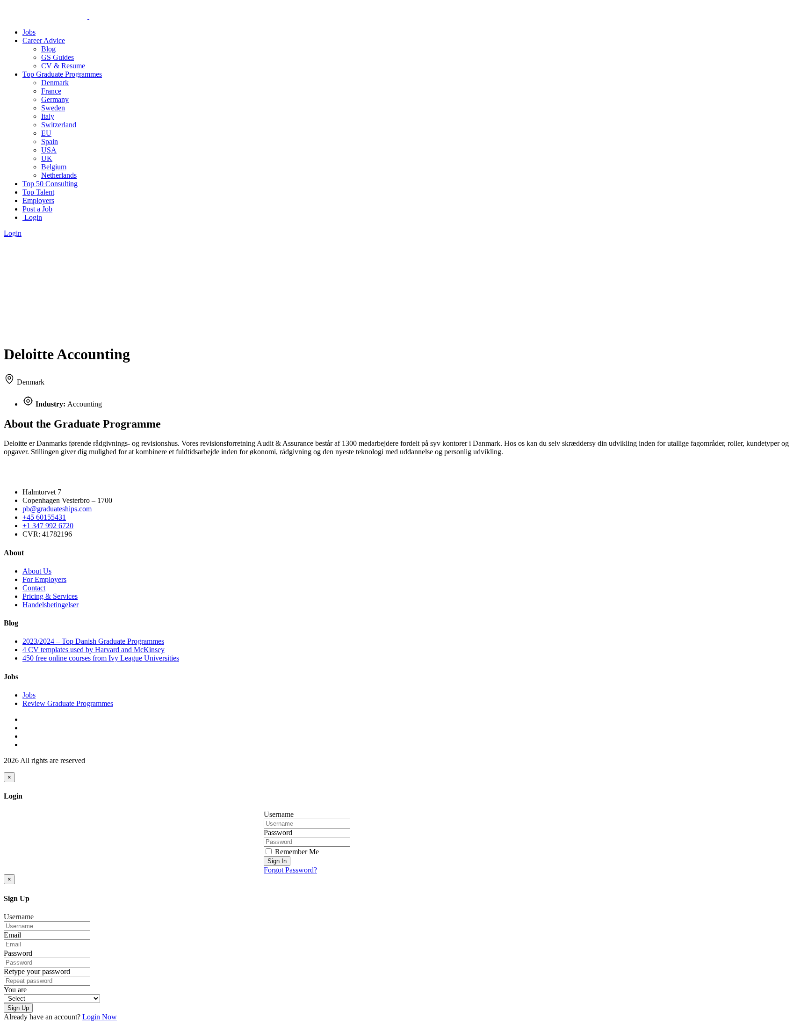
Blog (48, 49)
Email (12, 935)
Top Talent (38, 192)
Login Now (99, 1017)
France (51, 91)
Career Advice (43, 40)
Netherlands (59, 175)
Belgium (53, 167)
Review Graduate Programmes (67, 703)
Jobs (29, 32)
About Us (36, 571)
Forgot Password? (290, 870)
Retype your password (37, 971)
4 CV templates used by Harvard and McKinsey (93, 650)
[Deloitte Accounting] (35, 331)
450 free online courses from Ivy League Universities (100, 658)
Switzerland (58, 125)
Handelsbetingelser (50, 605)
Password (278, 832)
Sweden (53, 108)
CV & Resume (63, 66)
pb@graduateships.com (57, 509)
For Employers (44, 579)
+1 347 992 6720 (47, 526)
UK (46, 158)
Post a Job (37, 209)
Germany (55, 99)
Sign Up (18, 1007)
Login (32, 217)
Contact (33, 588)
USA (49, 150)
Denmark (55, 83)
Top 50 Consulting (50, 184)
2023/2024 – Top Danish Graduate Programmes (93, 641)
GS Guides (57, 57)
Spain (49, 141)
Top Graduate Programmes (62, 74)
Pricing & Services (50, 596)
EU (46, 133)
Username (279, 814)
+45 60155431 (44, 517)
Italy (47, 116)
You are (15, 990)
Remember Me (296, 852)
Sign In (277, 861)
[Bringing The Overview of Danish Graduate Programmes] (88, 16)
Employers (38, 200)
